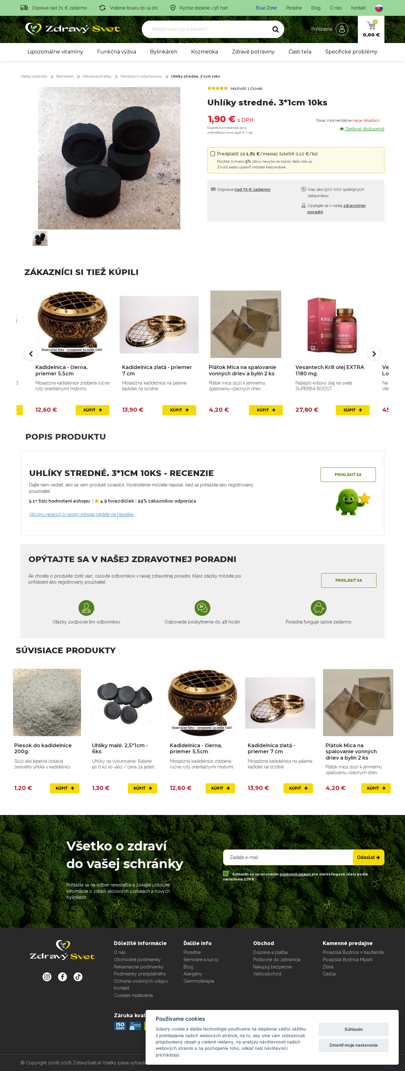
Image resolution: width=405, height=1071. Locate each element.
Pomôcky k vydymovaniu (141, 76)
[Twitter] (62, 976)
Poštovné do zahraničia (277, 959)
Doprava (243, 189)
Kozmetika (204, 52)
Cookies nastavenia (133, 995)
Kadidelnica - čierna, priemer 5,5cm (61, 370)
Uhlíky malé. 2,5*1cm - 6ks (120, 748)
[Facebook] (78, 976)
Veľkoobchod (267, 973)
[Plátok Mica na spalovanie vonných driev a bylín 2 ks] (245, 325)
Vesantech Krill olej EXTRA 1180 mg (330, 370)
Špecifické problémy (351, 52)
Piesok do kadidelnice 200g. (43, 748)
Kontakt (358, 7)
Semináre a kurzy (201, 959)
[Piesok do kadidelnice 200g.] (47, 703)
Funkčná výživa (116, 52)
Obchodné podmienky (137, 959)
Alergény (193, 973)
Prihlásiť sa (348, 475)
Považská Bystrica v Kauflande (353, 952)
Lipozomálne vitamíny (55, 52)
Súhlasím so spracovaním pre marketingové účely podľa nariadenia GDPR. (295, 876)
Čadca (329, 973)
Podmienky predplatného (140, 973)
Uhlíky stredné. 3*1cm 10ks (195, 76)
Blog (316, 7)
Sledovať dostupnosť (364, 128)
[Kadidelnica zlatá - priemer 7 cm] (159, 325)
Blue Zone (266, 7)
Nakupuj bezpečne (272, 966)
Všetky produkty (34, 76)
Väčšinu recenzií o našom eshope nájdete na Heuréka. (81, 514)
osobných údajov (295, 874)
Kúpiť (90, 410)
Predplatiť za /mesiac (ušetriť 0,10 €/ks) (267, 160)
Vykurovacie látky (97, 76)
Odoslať (366, 857)
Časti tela (300, 52)
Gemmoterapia (199, 981)
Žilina (328, 966)
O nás (336, 7)
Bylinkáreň (164, 52)
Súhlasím (354, 1029)
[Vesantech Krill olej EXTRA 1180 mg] (332, 325)
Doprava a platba (270, 952)
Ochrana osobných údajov (141, 981)
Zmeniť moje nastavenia (353, 1045)
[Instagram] (47, 976)
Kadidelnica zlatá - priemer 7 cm (157, 370)
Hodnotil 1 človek (247, 88)
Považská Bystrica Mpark (348, 959)
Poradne (294, 7)
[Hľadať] (275, 29)
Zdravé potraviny (253, 52)
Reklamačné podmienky (139, 966)
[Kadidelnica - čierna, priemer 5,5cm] (72, 325)
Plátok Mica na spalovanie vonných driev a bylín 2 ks (242, 370)
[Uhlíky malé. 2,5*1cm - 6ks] (125, 703)
